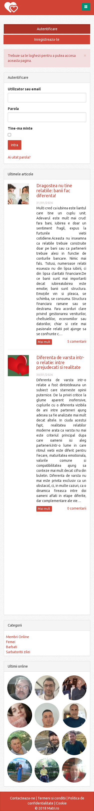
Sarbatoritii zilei (18, 652)
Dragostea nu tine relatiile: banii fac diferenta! (54, 190)
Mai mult (44, 341)
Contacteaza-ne (22, 798)
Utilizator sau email (24, 89)
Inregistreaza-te (46, 39)
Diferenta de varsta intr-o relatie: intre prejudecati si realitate (60, 362)
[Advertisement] (47, 562)
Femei (10, 642)
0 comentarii (76, 508)
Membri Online (17, 637)
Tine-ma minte (20, 128)
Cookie (61, 803)
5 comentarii (76, 341)
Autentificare (47, 29)
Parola (13, 109)
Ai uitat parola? (19, 157)
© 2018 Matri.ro (47, 808)
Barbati (11, 647)
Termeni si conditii (52, 798)
